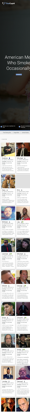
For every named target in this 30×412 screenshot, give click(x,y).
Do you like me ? (5, 261)
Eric (18, 190)
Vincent (20, 318)
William (5, 222)
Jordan (4, 381)
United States (25, 132)
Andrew (5, 158)
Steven (4, 286)
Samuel (20, 381)
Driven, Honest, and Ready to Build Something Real (8, 229)
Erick (4, 318)
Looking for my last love (7, 165)
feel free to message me (22, 165)
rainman (5, 254)
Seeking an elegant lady (22, 197)
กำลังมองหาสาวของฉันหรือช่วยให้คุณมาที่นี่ (23, 357)
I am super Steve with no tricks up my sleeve (8, 293)
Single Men (16, 132)
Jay (18, 222)
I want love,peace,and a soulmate (23, 389)
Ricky (19, 349)
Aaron (4, 349)
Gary (3, 190)
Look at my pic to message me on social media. (8, 325)
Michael (20, 158)
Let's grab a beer (5, 197)
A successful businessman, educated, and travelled (23, 293)
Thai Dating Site (7, 132)
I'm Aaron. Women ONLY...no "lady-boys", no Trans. (8, 357)
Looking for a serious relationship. (23, 261)
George (19, 286)
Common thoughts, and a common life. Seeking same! (23, 229)
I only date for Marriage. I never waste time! (23, 325)
